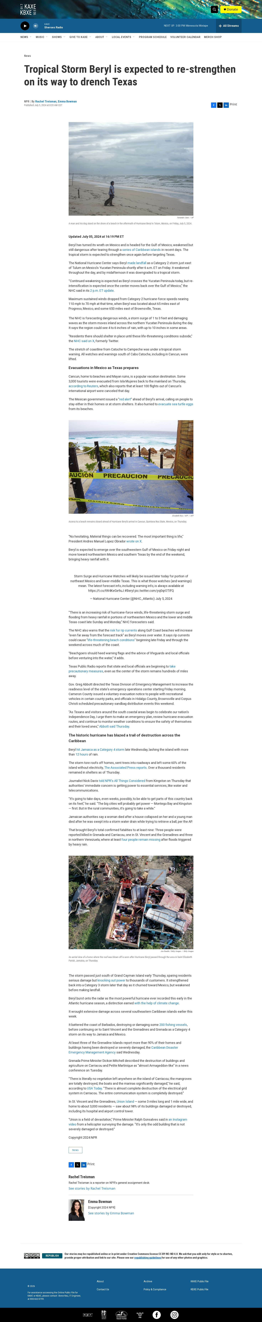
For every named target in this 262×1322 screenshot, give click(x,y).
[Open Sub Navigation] (30, 37)
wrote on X (134, 541)
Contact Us (103, 1289)
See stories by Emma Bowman (111, 1213)
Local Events (121, 37)
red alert (125, 399)
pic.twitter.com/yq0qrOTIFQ (154, 590)
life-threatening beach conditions (111, 640)
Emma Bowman (67, 101)
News (24, 37)
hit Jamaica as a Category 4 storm (100, 749)
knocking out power (111, 980)
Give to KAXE (79, 37)
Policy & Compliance (155, 1289)
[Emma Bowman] (77, 1210)
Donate (232, 9)
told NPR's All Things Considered (122, 781)
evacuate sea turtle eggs (175, 404)
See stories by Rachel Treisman (92, 1188)
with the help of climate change (156, 1003)
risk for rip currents (123, 630)
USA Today (94, 1088)
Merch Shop (213, 37)
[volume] (36, 26)
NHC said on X (84, 341)
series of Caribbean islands (141, 250)
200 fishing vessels (173, 1025)
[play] (25, 26)
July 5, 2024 (163, 599)
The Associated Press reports (125, 767)
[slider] (41, 26)
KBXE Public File (199, 1289)
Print (233, 104)
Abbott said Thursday (114, 726)
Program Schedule (153, 37)
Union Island (125, 1101)
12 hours (82, 754)
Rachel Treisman (45, 101)
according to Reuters (83, 386)
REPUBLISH (52, 1255)
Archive (148, 1281)
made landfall (136, 263)
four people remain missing (141, 839)
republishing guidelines (148, 1257)
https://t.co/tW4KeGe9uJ (106, 590)
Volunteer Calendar (185, 37)
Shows (57, 37)
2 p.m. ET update (102, 290)
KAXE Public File (200, 1281)
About (99, 37)
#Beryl (129, 590)
